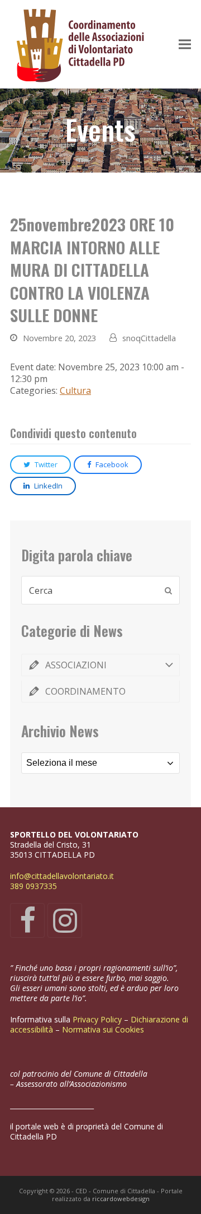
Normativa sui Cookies (104, 1029)
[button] (185, 44)
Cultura (75, 390)
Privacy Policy (98, 1019)
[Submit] (168, 590)
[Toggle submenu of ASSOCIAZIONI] (100, 665)
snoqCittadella (149, 337)
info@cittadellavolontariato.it (62, 876)
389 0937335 (33, 886)
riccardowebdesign (121, 1198)
